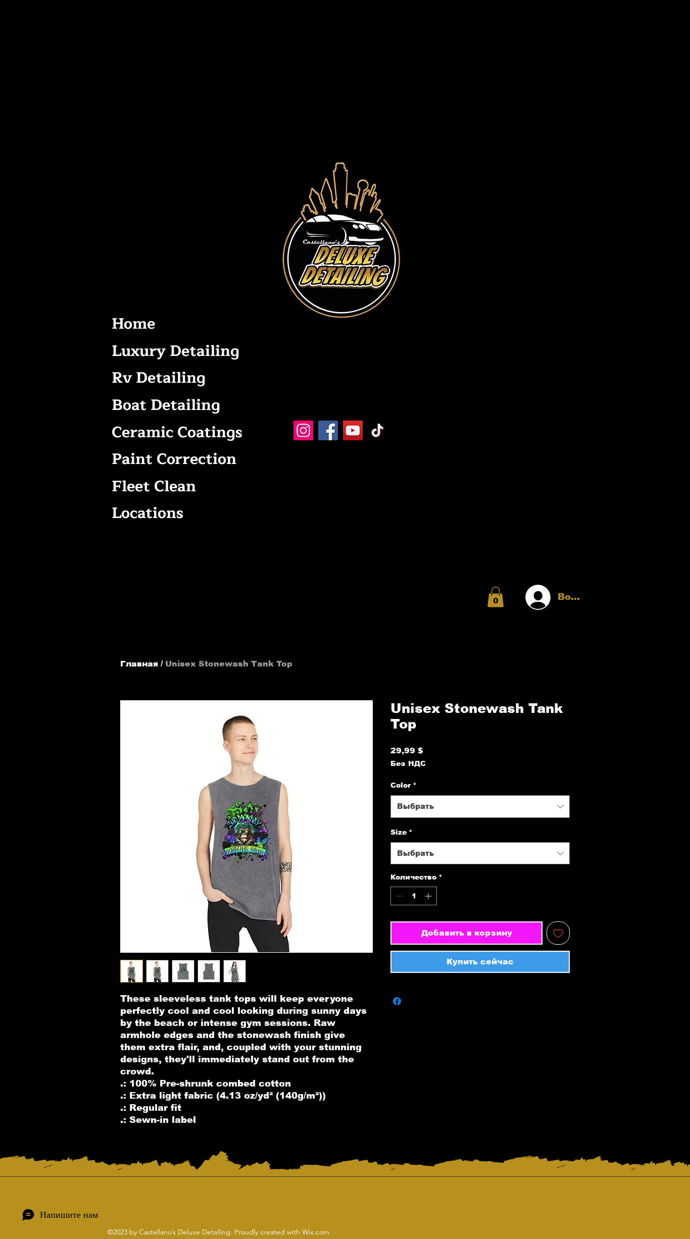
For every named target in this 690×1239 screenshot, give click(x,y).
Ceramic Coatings (174, 432)
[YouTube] (353, 430)
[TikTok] (377, 430)
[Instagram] (303, 430)
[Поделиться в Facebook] (397, 1001)
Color (403, 785)
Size (401, 832)
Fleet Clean (154, 486)
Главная (139, 663)
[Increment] (429, 896)
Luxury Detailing (174, 351)
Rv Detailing (159, 378)
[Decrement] (398, 896)
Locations (147, 513)
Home (133, 324)
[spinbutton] (414, 896)
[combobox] (480, 806)
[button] (495, 597)
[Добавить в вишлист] (558, 933)
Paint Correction (174, 459)
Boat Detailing (166, 405)
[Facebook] (328, 430)
